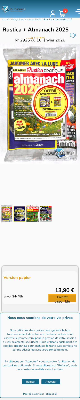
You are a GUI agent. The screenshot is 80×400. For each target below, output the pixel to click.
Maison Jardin (33, 19)
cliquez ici (51, 394)
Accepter (51, 381)
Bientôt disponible (62, 298)
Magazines (18, 19)
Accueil (6, 19)
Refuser (30, 381)
